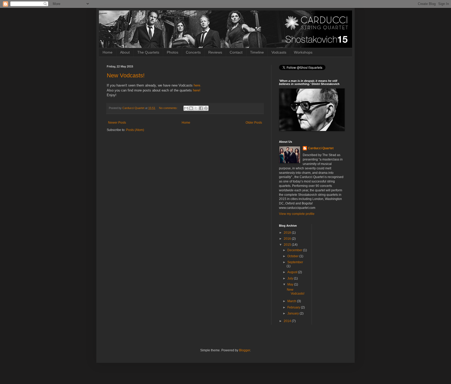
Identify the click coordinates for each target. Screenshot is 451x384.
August (292, 272)
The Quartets (148, 52)
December (295, 250)
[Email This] (186, 108)
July (290, 278)
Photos (172, 52)
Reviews (215, 52)
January (293, 313)
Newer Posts (117, 122)
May (290, 284)
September (295, 262)
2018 (288, 232)
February (294, 307)
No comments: (168, 108)
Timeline (257, 52)
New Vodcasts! (126, 75)
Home (107, 52)
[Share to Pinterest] (206, 108)
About (125, 52)
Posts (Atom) (135, 130)
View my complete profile (296, 214)
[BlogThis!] (191, 108)
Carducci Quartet (321, 148)
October (293, 256)
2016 (288, 238)
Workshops (303, 52)
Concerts (193, 52)
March (292, 301)
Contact (236, 52)
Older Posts (254, 122)
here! (196, 90)
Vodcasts (278, 52)
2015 (288, 245)
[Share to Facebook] (201, 108)
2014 (288, 321)
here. (197, 85)
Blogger (244, 350)
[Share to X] (196, 108)
